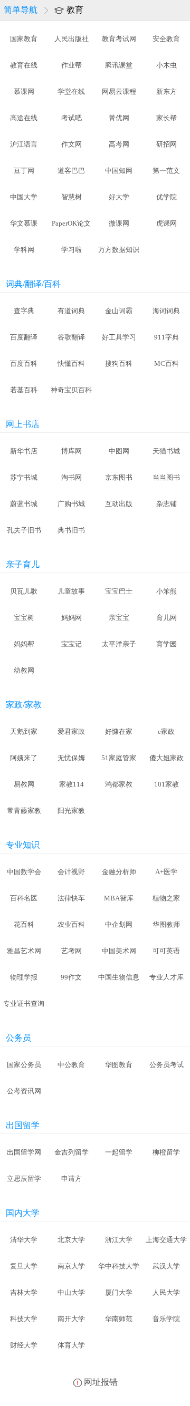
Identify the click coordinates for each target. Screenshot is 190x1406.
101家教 (166, 784)
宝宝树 (24, 618)
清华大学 (23, 1240)
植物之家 (166, 898)
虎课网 (166, 223)
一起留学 (118, 1152)
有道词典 (71, 311)
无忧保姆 (71, 758)
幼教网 (24, 670)
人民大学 (166, 1292)
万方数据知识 (118, 250)
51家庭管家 (118, 758)
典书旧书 (71, 530)
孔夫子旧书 (24, 530)
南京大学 (71, 1266)
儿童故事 (71, 591)
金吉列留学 (71, 1152)
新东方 (166, 91)
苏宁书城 (23, 477)
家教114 (71, 784)
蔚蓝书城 (23, 504)
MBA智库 (119, 898)
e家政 (166, 731)
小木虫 (166, 65)
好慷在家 (118, 731)
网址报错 (101, 1382)
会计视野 (71, 872)
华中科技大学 (118, 1266)
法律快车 (71, 898)
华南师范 (118, 1319)
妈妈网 (71, 618)
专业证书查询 (23, 1003)
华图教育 (118, 1065)
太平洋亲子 (119, 644)
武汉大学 (166, 1266)
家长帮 (166, 118)
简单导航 (20, 9)
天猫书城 (166, 451)
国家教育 (23, 39)
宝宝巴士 (118, 591)
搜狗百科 (118, 363)
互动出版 (118, 504)
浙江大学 (118, 1240)
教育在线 (23, 65)
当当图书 (166, 477)
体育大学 (71, 1345)
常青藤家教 (24, 810)
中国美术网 (119, 951)
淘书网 (71, 477)
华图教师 (166, 924)
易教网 (24, 784)
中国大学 (23, 197)
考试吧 (71, 118)
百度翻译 (23, 337)
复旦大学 (23, 1266)
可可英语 (166, 951)
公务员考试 (166, 1065)
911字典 (166, 337)
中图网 (119, 451)
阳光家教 (71, 810)
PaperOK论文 (71, 223)
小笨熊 (166, 591)
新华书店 (23, 451)
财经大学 (23, 1345)
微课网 (119, 223)
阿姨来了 (23, 758)
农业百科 (71, 924)
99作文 (71, 977)
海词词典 (166, 311)
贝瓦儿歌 (23, 591)
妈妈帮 (24, 644)
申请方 (71, 1178)
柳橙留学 (166, 1152)
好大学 (119, 197)
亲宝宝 (119, 618)
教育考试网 (119, 39)
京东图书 (118, 477)
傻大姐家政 (166, 758)
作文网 (71, 144)
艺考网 (71, 951)
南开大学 (71, 1319)
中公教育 (71, 1065)
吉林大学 (23, 1292)
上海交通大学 (166, 1240)
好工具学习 (119, 337)
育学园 (166, 644)
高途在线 (23, 118)
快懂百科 (71, 363)
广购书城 (71, 504)
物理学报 (23, 977)
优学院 (166, 197)
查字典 (24, 311)
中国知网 (118, 170)
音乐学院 (166, 1319)
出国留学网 (24, 1152)
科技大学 (23, 1319)
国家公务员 (24, 1065)
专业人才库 (166, 977)
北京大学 (71, 1240)
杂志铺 (166, 504)
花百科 (24, 924)
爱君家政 (71, 731)
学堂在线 (71, 91)
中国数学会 (24, 872)
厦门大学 (118, 1292)
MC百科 (166, 363)
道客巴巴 (71, 170)
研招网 (166, 144)
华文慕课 (23, 223)
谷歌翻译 (71, 337)
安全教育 (166, 39)
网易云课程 (119, 91)
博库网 (71, 451)
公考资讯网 (24, 1091)
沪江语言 (23, 144)
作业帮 (71, 65)
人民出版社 (71, 39)
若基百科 (23, 390)
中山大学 (71, 1292)
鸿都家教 (118, 784)
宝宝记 (71, 644)
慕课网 (24, 91)
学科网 (24, 250)
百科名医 (23, 898)
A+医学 (166, 872)
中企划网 (118, 924)
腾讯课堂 (118, 65)
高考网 (119, 144)
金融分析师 (119, 872)
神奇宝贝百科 (71, 390)
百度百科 (23, 363)
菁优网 (119, 118)
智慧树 (71, 197)
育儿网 (166, 618)
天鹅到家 (23, 731)
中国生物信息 (118, 977)
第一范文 (166, 170)
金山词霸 (118, 311)
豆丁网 (24, 170)
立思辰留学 (24, 1178)
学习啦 (71, 250)
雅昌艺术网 (24, 951)
